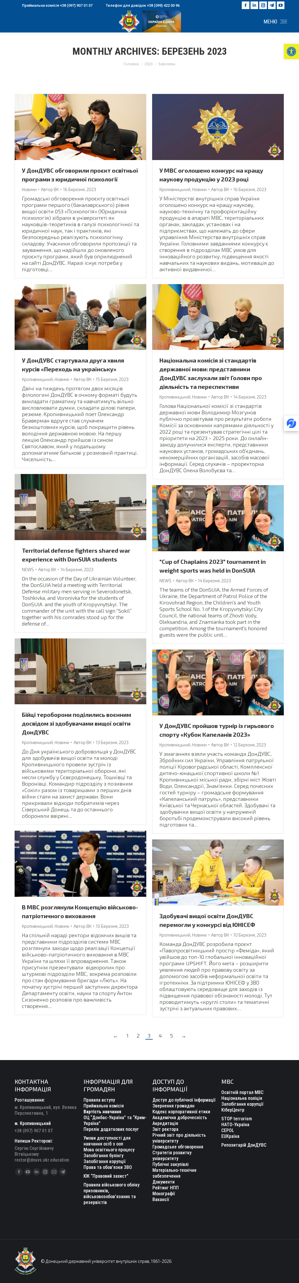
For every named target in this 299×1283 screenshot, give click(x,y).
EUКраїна (230, 1136)
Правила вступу (99, 1100)
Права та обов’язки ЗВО (108, 1167)
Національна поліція (241, 1098)
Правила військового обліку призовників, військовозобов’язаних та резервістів (112, 1193)
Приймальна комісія (104, 1106)
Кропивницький (174, 189)
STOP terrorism (236, 1118)
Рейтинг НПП (165, 1188)
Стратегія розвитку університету (172, 1155)
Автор (50, 189)
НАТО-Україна (235, 1124)
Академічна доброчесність (179, 1117)
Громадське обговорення (177, 1147)
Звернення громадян (173, 1106)
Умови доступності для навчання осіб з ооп (107, 1141)
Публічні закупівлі (170, 1164)
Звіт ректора (165, 1129)
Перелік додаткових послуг (111, 1129)
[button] (291, 51)
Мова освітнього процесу (109, 1150)
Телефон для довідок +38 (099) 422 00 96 (143, 5)
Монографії (163, 1193)
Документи (163, 1182)
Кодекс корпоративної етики (181, 1111)
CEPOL (227, 1130)
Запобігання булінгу (104, 1155)
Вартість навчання (102, 1111)
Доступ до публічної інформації (183, 1100)
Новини (29, 189)
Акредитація (165, 1123)
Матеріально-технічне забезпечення (174, 1173)
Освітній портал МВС (242, 1092)
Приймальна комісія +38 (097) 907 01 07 (57, 5)
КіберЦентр (232, 1110)
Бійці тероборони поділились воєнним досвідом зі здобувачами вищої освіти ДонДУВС (76, 723)
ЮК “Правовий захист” (106, 1176)
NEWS (28, 569)
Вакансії (160, 1199)
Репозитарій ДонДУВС (243, 1145)
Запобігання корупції (105, 1161)
